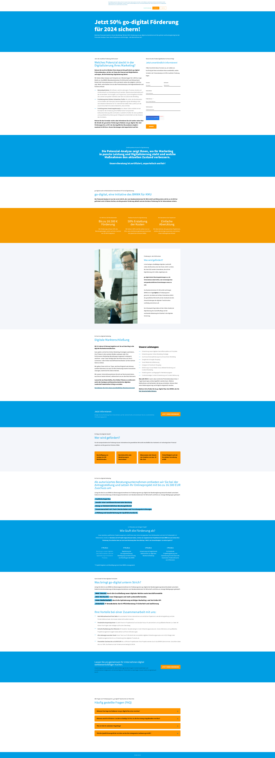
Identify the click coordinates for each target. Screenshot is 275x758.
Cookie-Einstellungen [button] (148, 8)
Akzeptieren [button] (156, 8)
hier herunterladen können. (148, 391)
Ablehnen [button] (163, 8)
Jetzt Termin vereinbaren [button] (170, 414)
